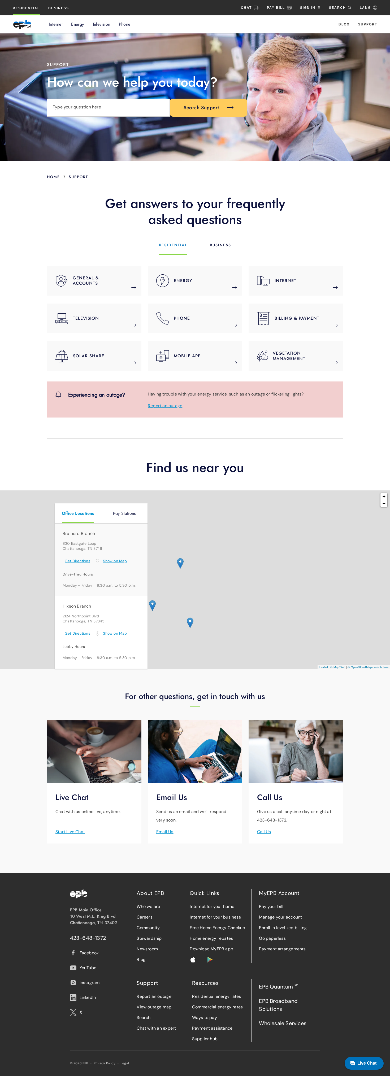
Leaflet (323, 667)
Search (143, 1017)
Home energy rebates (211, 938)
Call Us (264, 832)
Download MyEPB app (211, 949)
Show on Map (115, 561)
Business (58, 8)
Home (53, 176)
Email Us (165, 832)
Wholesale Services (282, 1023)
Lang (365, 8)
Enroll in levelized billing (283, 927)
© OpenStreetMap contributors (368, 667)
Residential (26, 8)
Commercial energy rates (217, 1007)
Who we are (148, 906)
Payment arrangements (282, 949)
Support (367, 24)
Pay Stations (124, 513)
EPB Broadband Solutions (278, 1005)
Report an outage (165, 406)
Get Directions (77, 561)
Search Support (201, 107)
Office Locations (78, 513)
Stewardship (149, 938)
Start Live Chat (70, 832)
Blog (344, 24)
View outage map (154, 1007)
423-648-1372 (88, 937)
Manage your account (280, 917)
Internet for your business (215, 917)
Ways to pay (204, 1017)
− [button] (384, 503)
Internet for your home (212, 906)
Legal (125, 1063)
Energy (77, 24)
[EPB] (22, 24)
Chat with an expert (156, 1028)
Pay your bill (271, 906)
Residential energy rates (216, 996)
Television (101, 24)
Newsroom (147, 949)
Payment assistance (212, 1028)
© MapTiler (337, 667)
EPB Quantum (278, 986)
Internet (56, 24)
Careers (144, 917)
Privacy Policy (104, 1063)
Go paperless (272, 938)
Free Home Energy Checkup (217, 927)
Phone (125, 24)
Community (148, 927)
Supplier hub (205, 1039)
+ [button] (384, 496)
